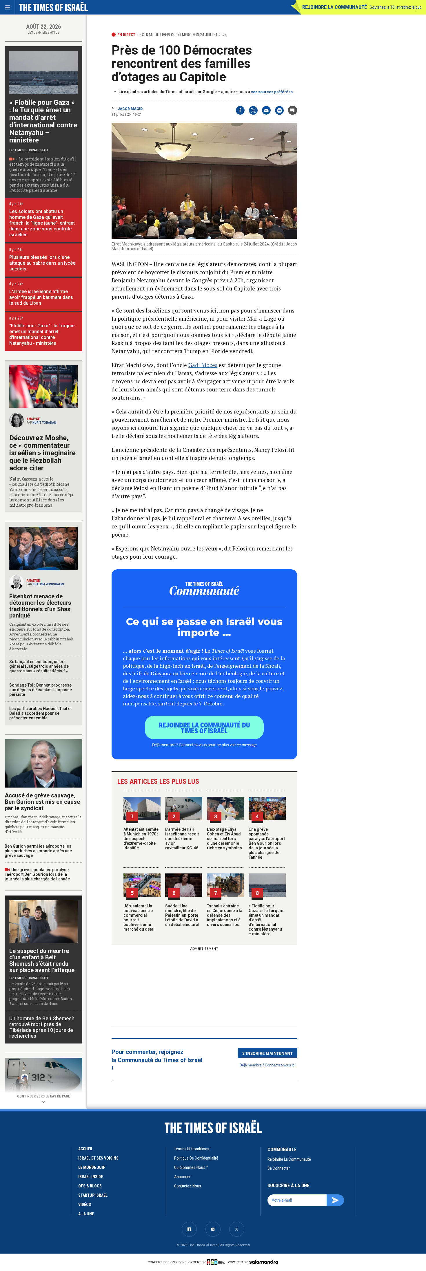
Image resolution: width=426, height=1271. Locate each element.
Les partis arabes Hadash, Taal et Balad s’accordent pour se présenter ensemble (40, 713)
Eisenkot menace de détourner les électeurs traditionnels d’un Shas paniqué (40, 606)
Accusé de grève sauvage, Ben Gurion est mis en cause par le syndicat (42, 802)
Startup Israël (93, 1195)
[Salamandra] (263, 1262)
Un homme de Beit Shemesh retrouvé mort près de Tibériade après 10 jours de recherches (41, 1027)
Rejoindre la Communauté (334, 7)
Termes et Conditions (191, 1149)
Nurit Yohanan (44, 422)
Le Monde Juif (91, 1167)
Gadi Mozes (202, 365)
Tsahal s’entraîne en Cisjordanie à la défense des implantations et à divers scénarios (224, 915)
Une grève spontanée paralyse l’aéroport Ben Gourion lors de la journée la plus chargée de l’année (267, 843)
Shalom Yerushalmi (48, 584)
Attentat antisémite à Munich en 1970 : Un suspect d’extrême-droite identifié (141, 838)
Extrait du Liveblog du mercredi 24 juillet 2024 (183, 35)
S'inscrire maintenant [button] (267, 1053)
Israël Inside (90, 1176)
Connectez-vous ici (280, 1064)
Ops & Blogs (90, 1186)
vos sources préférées (272, 92)
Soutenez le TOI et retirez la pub (396, 7)
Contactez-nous (187, 1186)
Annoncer (182, 1176)
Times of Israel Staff (31, 150)
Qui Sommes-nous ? (191, 1167)
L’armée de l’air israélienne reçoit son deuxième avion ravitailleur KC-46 (182, 838)
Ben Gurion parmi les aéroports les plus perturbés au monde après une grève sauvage (38, 851)
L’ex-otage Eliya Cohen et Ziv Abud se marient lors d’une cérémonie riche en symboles (224, 838)
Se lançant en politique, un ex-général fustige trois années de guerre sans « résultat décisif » (39, 666)
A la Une (86, 1214)
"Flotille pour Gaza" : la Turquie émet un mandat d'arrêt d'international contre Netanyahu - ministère (41, 334)
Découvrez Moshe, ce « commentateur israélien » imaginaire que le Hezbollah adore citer (42, 453)
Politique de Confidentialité (196, 1158)
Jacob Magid (130, 109)
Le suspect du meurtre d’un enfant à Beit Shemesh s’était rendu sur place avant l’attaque (41, 960)
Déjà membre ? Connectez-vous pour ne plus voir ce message (204, 744)
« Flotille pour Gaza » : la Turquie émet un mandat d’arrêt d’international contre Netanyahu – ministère (43, 121)
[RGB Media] (217, 1262)
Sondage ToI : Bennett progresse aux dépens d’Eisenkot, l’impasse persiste (40, 690)
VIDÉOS (84, 1204)
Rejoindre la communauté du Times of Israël (204, 727)
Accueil (85, 1149)
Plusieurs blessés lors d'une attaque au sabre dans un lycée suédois (42, 263)
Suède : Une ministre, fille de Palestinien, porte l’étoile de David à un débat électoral (182, 915)
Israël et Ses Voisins (98, 1158)
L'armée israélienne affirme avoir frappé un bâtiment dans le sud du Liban (41, 297)
